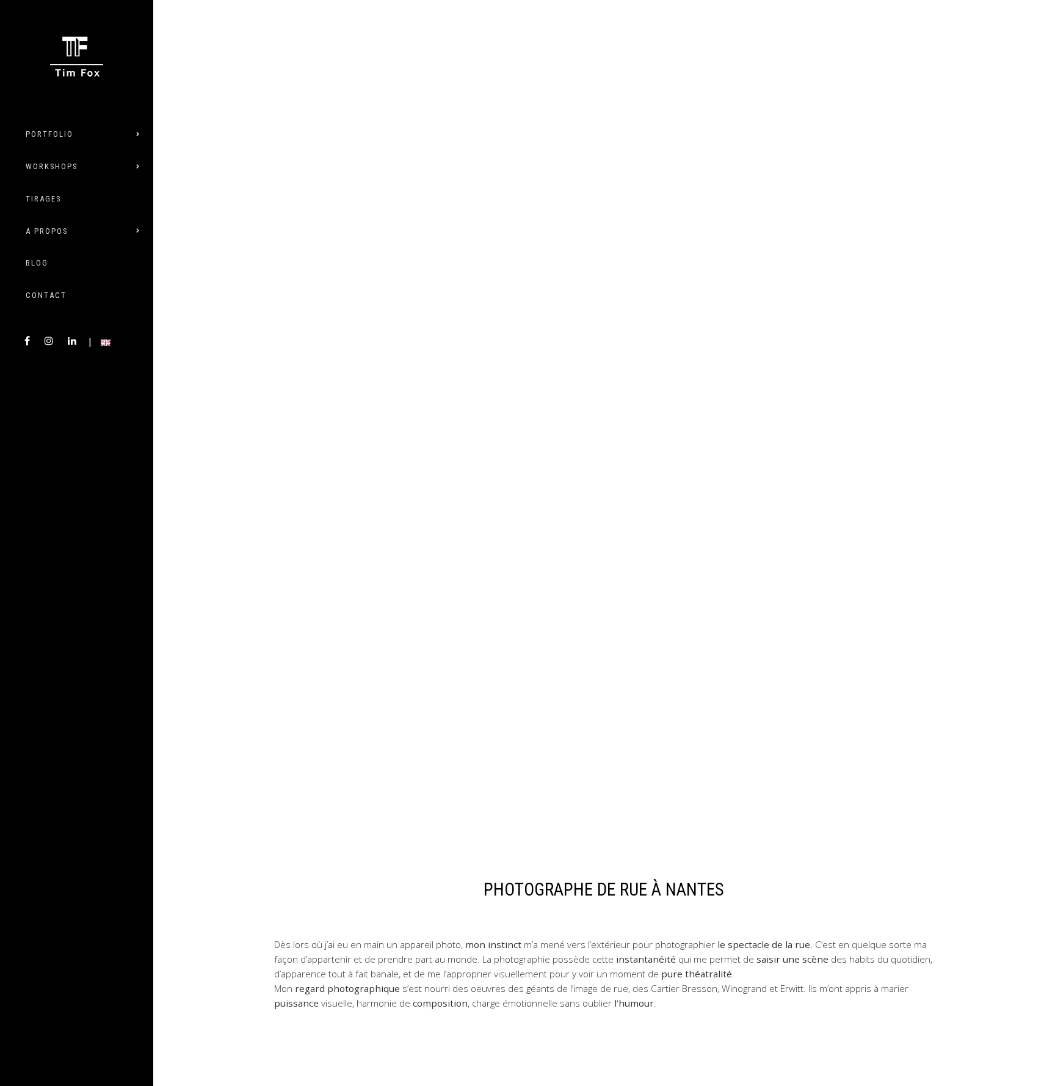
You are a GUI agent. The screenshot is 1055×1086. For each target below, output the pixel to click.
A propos (47, 231)
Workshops (52, 166)
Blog (37, 262)
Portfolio (49, 134)
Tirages (43, 198)
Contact (46, 295)
